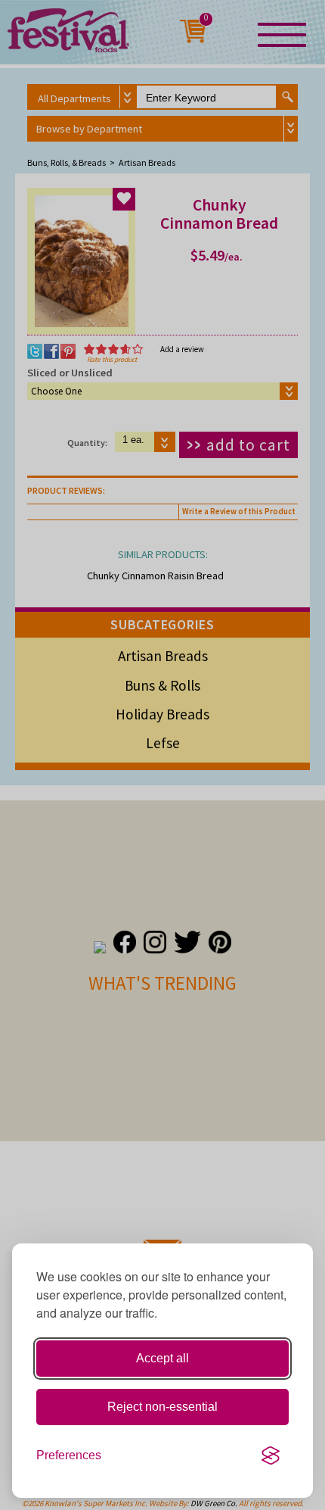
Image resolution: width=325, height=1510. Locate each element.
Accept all (162, 1358)
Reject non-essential (162, 1406)
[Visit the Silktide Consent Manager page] (270, 1455)
